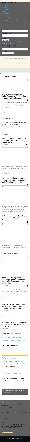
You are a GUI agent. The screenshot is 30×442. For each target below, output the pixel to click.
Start (3, 74)
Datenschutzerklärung (10, 15)
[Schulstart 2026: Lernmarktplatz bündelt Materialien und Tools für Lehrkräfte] (15, 317)
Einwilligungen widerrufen (11, 20)
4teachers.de (19, 438)
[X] (5, 23)
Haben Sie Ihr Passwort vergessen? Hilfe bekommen (15, 41)
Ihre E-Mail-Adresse (7, 51)
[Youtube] (6, 23)
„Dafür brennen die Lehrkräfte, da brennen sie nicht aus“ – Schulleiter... (14, 218)
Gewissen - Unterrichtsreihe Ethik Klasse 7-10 (14, 361)
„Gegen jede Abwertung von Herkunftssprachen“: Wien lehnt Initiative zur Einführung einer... (14, 96)
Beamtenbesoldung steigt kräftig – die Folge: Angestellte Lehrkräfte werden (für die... (15, 140)
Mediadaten (6, 9)
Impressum (6, 13)
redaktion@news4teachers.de (9, 409)
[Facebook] (2, 23)
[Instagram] (3, 23)
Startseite (5, 5)
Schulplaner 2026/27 (16, 412)
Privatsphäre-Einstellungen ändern (13, 17)
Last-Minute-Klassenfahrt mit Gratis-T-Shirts (14, 340)
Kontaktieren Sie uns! (9, 392)
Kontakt (5, 11)
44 (27, 184)
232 (27, 144)
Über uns (5, 7)
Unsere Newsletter (7, 118)
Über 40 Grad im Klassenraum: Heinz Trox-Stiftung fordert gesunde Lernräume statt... (13, 306)
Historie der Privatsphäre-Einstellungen (15, 19)
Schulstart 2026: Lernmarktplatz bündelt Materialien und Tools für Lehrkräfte (14, 324)
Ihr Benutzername (6, 33)
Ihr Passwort (5, 38)
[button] (2, 70)
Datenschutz (12, 440)
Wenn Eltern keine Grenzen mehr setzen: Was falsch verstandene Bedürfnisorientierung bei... (14, 180)
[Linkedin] (4, 23)
